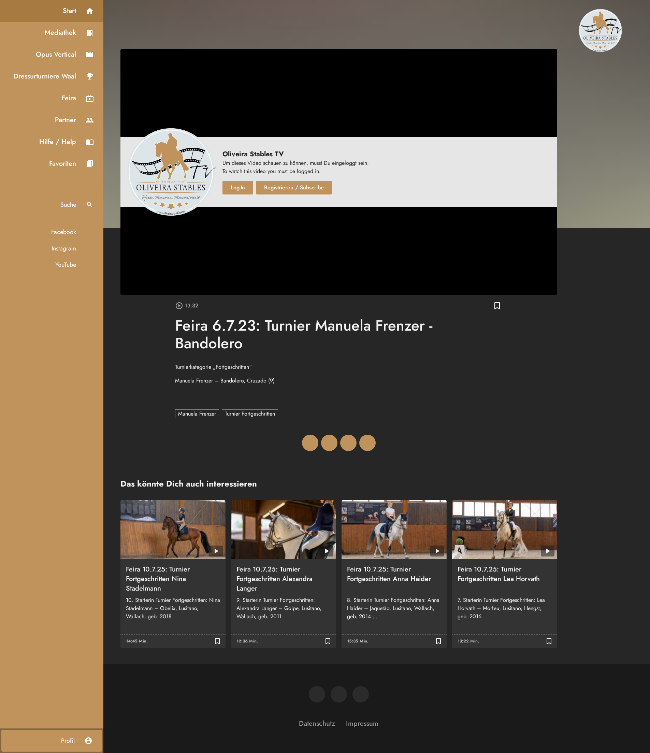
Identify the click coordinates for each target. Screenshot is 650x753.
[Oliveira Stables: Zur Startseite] (600, 30)
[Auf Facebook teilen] (310, 443)
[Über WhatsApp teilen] (348, 443)
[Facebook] (317, 694)
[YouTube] (360, 694)
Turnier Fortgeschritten (250, 414)
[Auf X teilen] (329, 443)
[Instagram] (339, 694)
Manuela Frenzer (197, 414)
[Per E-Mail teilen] (367, 443)
